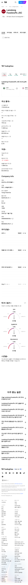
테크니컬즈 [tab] (23, 32)
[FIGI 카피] (12, 224)
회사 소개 (17, 529)
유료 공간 (3, 581)
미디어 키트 (17, 537)
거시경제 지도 (4, 543)
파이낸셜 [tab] (9, 32)
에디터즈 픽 (4, 572)
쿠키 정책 (17, 554)
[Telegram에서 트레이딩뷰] (20, 473)
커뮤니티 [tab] (15, 32)
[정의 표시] (7, 105)
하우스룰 (3, 562)
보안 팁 (16, 558)
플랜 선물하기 (18, 507)
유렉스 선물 (17, 523)
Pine (2, 516)
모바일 (3, 549)
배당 (2, 532)
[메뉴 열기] (2, 2)
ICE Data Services (18, 483)
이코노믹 (3, 529)
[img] (22, 16)
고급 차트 (17, 570)
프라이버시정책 (18, 553)
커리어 (16, 535)
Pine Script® (4, 545)
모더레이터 (4, 564)
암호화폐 (3, 511)
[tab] (20, 233)
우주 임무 (17, 530)
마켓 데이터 (17, 505)
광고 (16, 577)
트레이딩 (3, 568)
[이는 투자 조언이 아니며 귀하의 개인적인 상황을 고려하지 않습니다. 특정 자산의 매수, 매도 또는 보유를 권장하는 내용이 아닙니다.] (20, 306)
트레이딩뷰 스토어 (19, 542)
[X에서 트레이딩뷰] (2, 473)
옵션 (2, 542)
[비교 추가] (17, 88)
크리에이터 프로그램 (6, 561)
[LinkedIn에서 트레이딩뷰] (17, 473)
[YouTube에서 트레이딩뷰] (10, 473)
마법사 (3, 578)
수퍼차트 (3, 502)
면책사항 (17, 551)
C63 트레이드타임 (19, 545)
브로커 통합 (17, 578)
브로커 (16, 513)
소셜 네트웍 (4, 556)
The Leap (17, 516)
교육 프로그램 (18, 582)
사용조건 (17, 549)
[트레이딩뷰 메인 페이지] (5, 2)
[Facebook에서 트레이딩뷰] (6, 473)
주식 (2, 506)
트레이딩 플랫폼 (18, 572)
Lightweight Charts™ (20, 569)
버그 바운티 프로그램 (20, 559)
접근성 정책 (17, 556)
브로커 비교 (17, 515)
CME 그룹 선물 (18, 521)
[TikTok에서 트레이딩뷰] (24, 473)
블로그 (16, 532)
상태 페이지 (17, 561)
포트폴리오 (4, 538)
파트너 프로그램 (18, 580)
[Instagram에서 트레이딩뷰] (13, 473)
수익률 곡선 (4, 540)
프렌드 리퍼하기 (5, 559)
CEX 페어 (3, 513)
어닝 (2, 530)
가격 (16, 503)
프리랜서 (3, 580)
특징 (16, 502)
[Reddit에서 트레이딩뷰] (2, 477)
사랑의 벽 (3, 557)
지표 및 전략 (4, 576)
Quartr (21, 493)
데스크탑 (3, 551)
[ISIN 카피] (12, 218)
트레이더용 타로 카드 (20, 543)
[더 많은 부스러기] (6, 6)
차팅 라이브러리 (18, 567)
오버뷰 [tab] (3, 32)
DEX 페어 (3, 515)
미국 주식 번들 (18, 524)
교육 (2, 570)
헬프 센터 (17, 534)
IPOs (2, 534)
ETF (2, 508)
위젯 (16, 565)
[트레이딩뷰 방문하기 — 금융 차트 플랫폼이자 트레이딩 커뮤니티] (7, 66)
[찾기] (15, 2)
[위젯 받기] (25, 302)
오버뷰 (16, 511)
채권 (2, 510)
